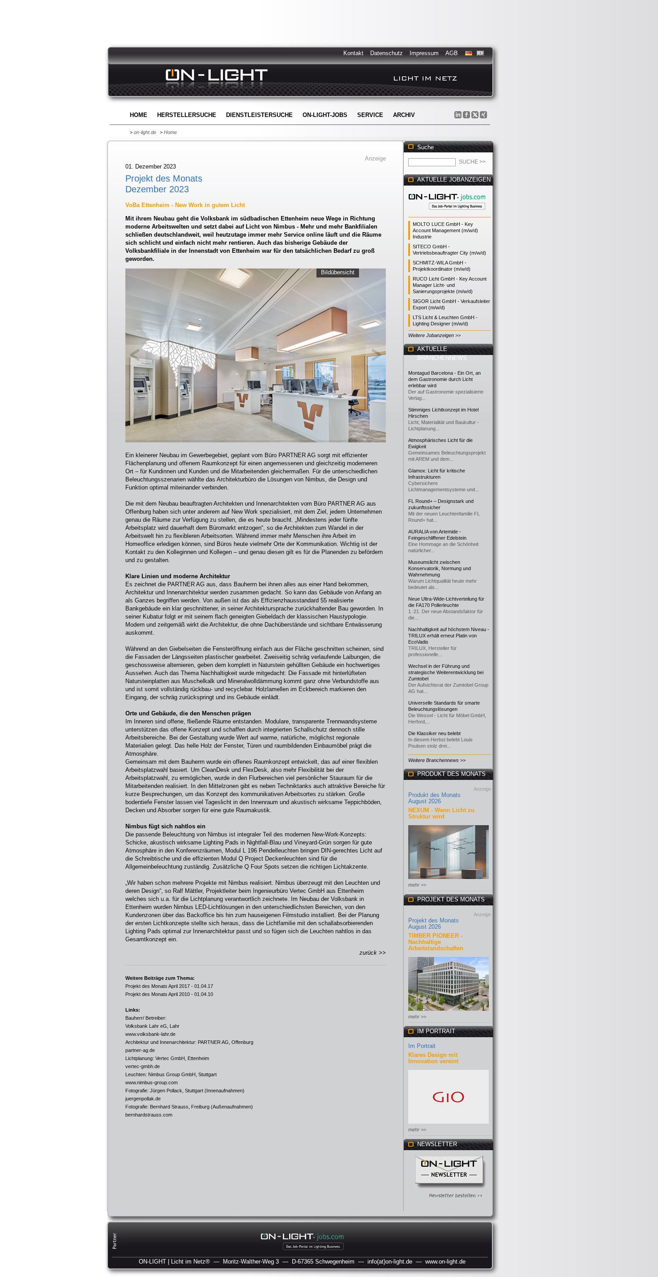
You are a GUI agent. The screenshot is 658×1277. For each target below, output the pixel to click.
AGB (451, 53)
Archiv (404, 115)
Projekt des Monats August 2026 (433, 923)
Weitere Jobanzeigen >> (434, 335)
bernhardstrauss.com (148, 1114)
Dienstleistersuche (259, 115)
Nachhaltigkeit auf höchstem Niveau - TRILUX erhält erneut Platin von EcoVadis (448, 636)
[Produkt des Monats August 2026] (448, 879)
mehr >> (417, 884)
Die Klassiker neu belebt (434, 733)
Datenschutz (386, 53)
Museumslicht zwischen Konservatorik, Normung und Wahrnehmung (439, 568)
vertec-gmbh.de (142, 1066)
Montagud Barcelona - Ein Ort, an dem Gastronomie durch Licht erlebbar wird (444, 379)
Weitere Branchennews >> (437, 760)
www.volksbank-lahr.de (150, 1034)
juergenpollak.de (143, 1098)
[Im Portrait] (448, 1124)
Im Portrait (422, 1046)
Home (138, 115)
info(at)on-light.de (389, 1261)
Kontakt (353, 53)
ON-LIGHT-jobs (325, 115)
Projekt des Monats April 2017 (157, 986)
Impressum (424, 53)
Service (370, 115)
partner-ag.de (140, 1050)
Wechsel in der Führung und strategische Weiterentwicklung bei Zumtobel (445, 672)
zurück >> (372, 952)
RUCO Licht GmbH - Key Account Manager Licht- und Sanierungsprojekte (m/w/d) (450, 285)
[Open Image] (256, 354)
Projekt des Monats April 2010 (157, 994)
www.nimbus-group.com (151, 1082)
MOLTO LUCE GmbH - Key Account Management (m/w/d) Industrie (445, 230)
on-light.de (145, 132)
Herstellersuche (186, 115)
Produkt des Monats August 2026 (434, 798)
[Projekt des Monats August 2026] (448, 1011)
